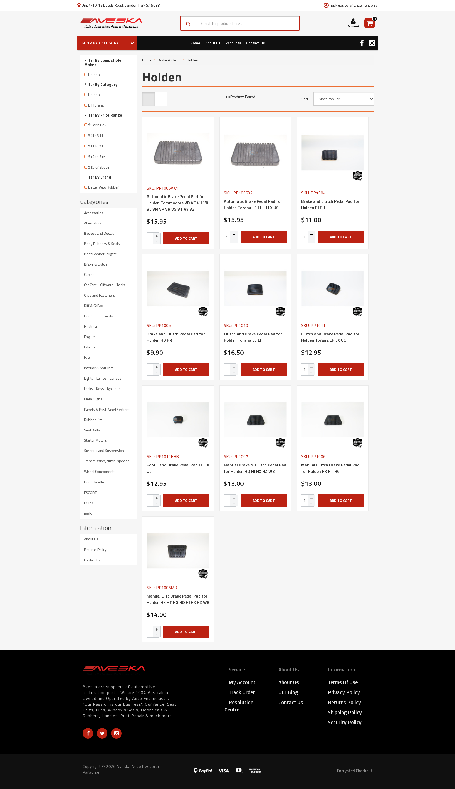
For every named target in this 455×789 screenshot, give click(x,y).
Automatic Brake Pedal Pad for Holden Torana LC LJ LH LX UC (253, 204)
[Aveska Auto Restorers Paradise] (111, 23)
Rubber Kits (93, 419)
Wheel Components (99, 471)
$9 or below (97, 125)
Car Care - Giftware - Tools (104, 284)
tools (88, 513)
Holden (94, 74)
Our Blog (288, 692)
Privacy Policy (344, 692)
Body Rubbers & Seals (102, 243)
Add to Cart (186, 238)
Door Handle (94, 482)
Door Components (98, 316)
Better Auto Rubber (103, 187)
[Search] (188, 23)
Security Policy (345, 722)
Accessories (93, 212)
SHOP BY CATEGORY (101, 43)
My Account (242, 682)
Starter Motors (95, 440)
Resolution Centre (239, 706)
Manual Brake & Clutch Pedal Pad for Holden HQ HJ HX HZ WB (255, 468)
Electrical (91, 326)
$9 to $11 (95, 135)
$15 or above (99, 167)
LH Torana (96, 105)
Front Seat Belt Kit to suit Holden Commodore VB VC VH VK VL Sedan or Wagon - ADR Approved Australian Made (44, 765)
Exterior (90, 347)
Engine (89, 336)
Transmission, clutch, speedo (107, 461)
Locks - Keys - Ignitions (102, 388)
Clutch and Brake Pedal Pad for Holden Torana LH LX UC (330, 337)
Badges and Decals (99, 233)
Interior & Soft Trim (98, 368)
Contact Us (255, 43)
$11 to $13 (97, 146)
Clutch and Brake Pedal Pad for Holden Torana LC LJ (253, 337)
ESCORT (90, 492)
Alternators (93, 223)
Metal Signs (93, 399)
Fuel (87, 357)
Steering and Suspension (104, 450)
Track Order (242, 692)
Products (233, 43)
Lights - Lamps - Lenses (102, 378)
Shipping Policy (345, 712)
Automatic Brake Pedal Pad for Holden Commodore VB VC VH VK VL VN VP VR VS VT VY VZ (177, 202)
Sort (304, 99)
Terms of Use (343, 682)
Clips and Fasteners (99, 295)
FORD (88, 503)
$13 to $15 (97, 156)
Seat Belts (92, 430)
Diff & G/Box (93, 305)
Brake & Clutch (95, 264)
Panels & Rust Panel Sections (107, 409)
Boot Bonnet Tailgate (100, 254)
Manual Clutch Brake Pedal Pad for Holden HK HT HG (330, 468)
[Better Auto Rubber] (357, 176)
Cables (89, 274)
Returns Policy (95, 549)
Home (195, 43)
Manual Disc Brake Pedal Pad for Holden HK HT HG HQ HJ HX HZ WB (178, 599)
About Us (212, 43)
